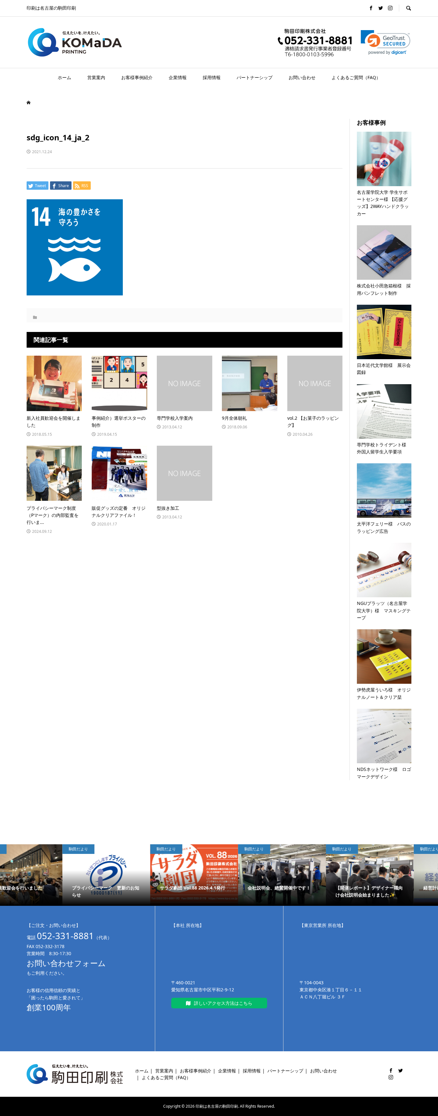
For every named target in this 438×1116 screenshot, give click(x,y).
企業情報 (178, 77)
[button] (385, 42)
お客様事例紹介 (137, 77)
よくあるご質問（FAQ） (356, 77)
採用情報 (212, 77)
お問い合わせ (302, 77)
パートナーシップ (255, 77)
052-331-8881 (65, 936)
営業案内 (96, 77)
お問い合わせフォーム (66, 963)
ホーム (64, 77)
